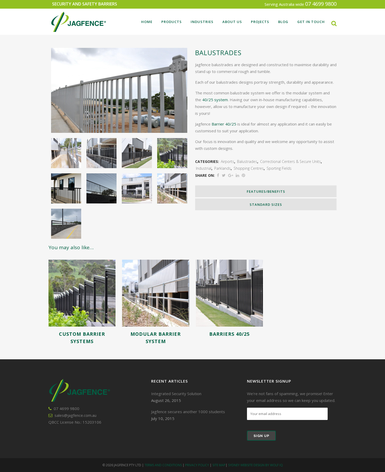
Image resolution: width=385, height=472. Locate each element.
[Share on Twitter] (224, 175)
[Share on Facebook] (218, 175)
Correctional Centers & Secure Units (290, 161)
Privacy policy (197, 465)
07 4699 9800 (321, 3)
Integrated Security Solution (176, 393)
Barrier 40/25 (224, 124)
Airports (227, 161)
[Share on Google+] (230, 175)
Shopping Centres (249, 168)
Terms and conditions (163, 465)
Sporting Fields (279, 168)
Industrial (203, 168)
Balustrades (247, 161)
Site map (219, 465)
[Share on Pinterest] (243, 175)
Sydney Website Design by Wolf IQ (255, 465)
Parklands (222, 168)
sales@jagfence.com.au (75, 415)
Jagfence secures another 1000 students (188, 411)
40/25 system (215, 99)
